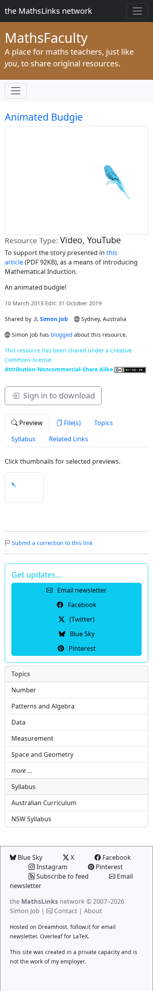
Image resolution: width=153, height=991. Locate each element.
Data (18, 722)
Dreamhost (52, 926)
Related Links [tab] (68, 439)
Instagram (51, 867)
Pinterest (108, 867)
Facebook (116, 857)
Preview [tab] (30, 422)
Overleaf (51, 936)
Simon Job (54, 319)
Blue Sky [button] (81, 633)
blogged (62, 334)
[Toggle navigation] (137, 11)
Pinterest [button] (81, 648)
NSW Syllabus (31, 819)
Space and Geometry (42, 754)
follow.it (80, 926)
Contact (65, 911)
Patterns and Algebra (43, 706)
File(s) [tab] (71, 422)
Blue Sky (29, 857)
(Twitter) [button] (81, 619)
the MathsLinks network (48, 11)
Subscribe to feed (62, 876)
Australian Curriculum (43, 802)
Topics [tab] (103, 422)
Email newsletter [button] (81, 590)
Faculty (46, 38)
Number (23, 690)
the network (47, 901)
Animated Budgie (44, 116)
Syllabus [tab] (23, 439)
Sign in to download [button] (57, 395)
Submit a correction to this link (52, 543)
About (93, 911)
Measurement (32, 738)
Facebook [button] (81, 604)
